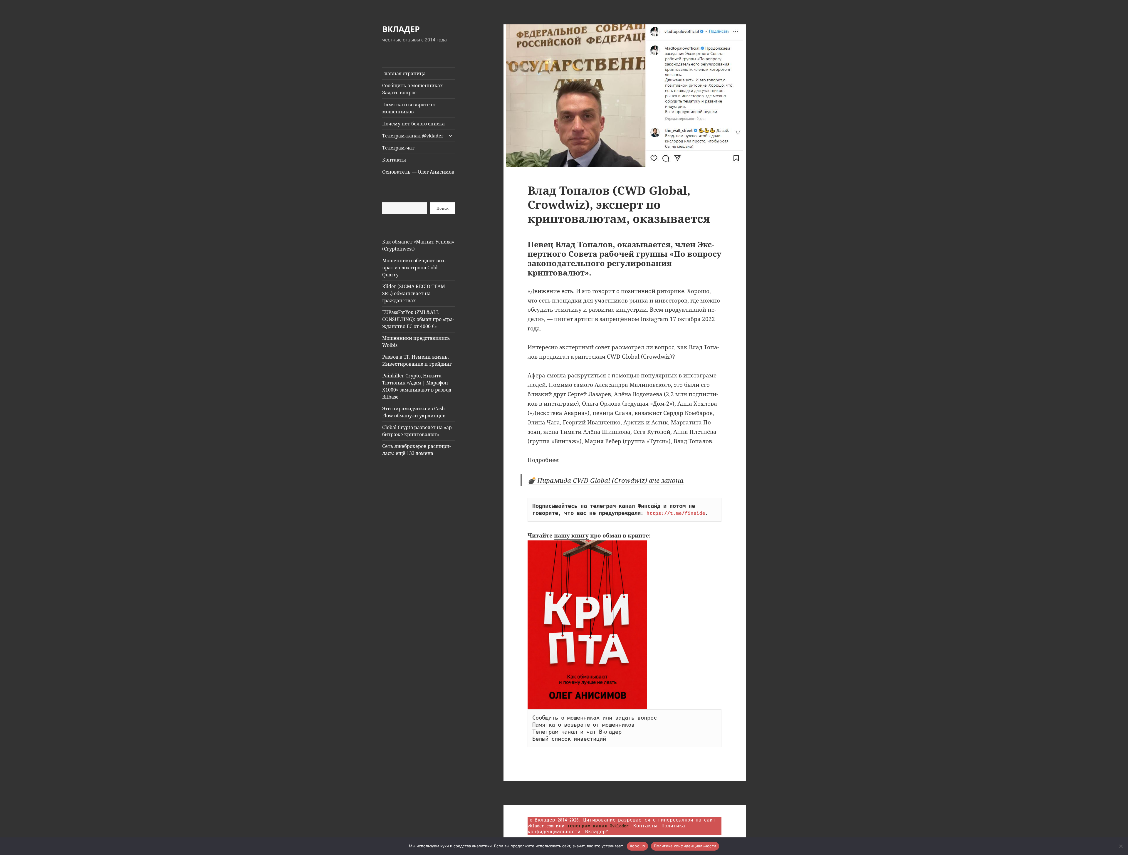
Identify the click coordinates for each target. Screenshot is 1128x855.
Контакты (394, 160)
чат (591, 732)
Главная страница (404, 73)
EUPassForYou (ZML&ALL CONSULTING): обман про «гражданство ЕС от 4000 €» (418, 319)
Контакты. (646, 825)
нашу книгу (571, 535)
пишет (563, 319)
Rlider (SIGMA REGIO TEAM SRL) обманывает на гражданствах (413, 293)
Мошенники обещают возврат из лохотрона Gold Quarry (414, 267)
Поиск (443, 208)
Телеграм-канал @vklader (413, 135)
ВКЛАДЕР (401, 28)
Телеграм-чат (398, 148)
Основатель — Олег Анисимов (418, 172)
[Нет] (1121, 846)
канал (569, 732)
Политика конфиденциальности (685, 846)
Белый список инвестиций (569, 739)
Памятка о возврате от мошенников (409, 108)
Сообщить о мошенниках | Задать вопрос (414, 89)
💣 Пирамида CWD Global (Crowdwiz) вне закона (606, 480)
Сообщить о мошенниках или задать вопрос (594, 718)
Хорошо (637, 846)
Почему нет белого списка (413, 123)
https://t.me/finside (676, 513)
